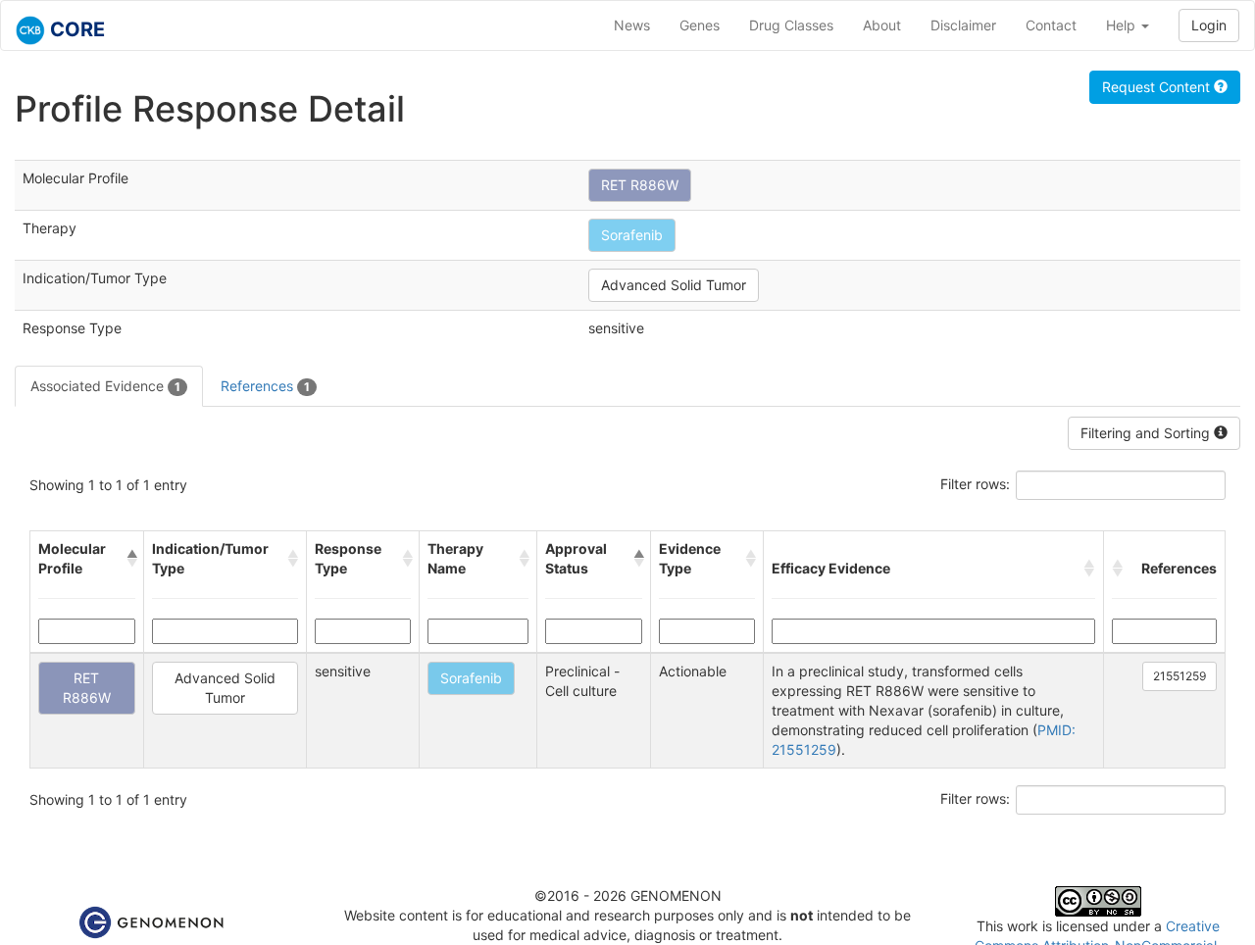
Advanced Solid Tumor (673, 284)
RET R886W (639, 184)
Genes (699, 25)
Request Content (1158, 86)
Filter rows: (975, 483)
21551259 (1179, 676)
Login (1209, 25)
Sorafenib (632, 234)
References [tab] (265, 385)
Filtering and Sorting (1147, 432)
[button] (130, 559)
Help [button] (1122, 25)
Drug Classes (791, 25)
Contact (1051, 25)
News (632, 25)
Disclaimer (963, 25)
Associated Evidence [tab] (105, 385)
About (882, 25)
